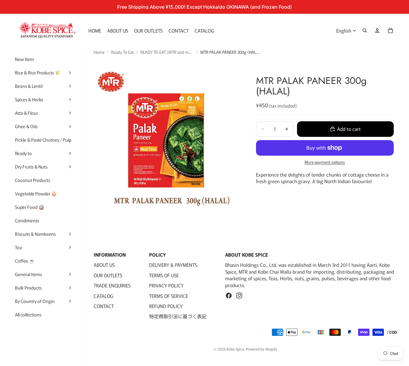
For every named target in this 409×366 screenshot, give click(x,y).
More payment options (325, 162)
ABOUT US (104, 265)
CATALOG (103, 295)
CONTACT (104, 306)
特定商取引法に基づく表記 (178, 316)
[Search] (364, 30)
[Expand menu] (70, 73)
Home (99, 52)
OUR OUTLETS (108, 275)
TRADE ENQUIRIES (112, 285)
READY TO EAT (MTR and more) (167, 52)
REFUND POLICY (166, 306)
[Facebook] (228, 295)
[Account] (377, 30)
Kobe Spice (235, 348)
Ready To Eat (122, 52)
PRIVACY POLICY (166, 285)
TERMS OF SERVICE (168, 295)
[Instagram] (239, 295)
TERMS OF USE (164, 275)
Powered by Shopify (261, 348)
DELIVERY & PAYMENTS (173, 265)
